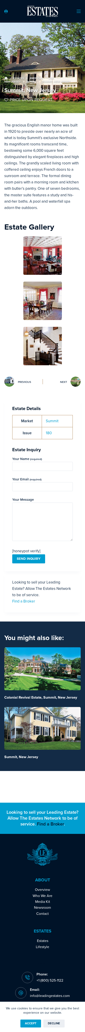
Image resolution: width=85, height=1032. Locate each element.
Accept (30, 1023)
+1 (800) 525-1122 (49, 980)
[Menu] (79, 11)
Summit (52, 421)
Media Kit (42, 901)
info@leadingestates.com (50, 996)
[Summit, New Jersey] (42, 728)
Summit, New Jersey (21, 757)
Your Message (23, 500)
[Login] (6, 11)
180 (49, 433)
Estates (42, 941)
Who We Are (42, 896)
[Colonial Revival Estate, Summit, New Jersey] (42, 668)
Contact (42, 913)
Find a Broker (23, 601)
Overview (42, 889)
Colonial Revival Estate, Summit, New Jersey (40, 697)
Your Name (27, 459)
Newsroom (42, 907)
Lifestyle (42, 947)
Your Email (26, 479)
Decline (54, 1023)
